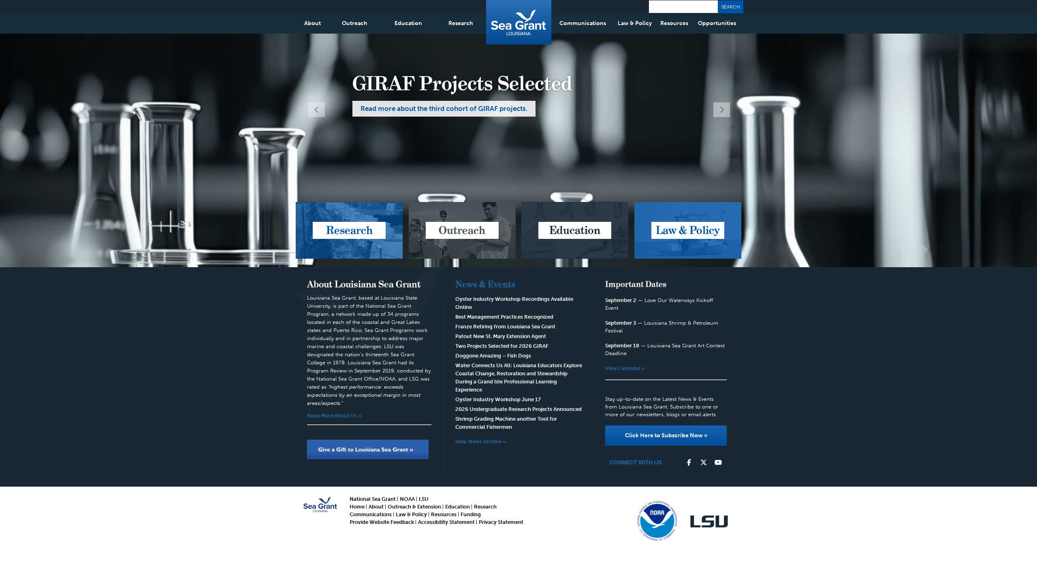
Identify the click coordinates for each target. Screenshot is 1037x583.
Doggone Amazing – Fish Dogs (493, 356)
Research (460, 23)
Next (721, 109)
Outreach (354, 23)
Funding (471, 514)
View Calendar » (625, 368)
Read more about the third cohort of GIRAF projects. (444, 108)
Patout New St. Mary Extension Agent (500, 336)
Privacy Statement (501, 522)
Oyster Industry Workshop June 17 (498, 399)
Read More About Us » (334, 416)
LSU (424, 499)
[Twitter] (704, 463)
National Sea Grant (373, 499)
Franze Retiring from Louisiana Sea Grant (505, 326)
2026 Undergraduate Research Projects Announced (518, 409)
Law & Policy (635, 23)
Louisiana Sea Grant (518, 22)
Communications (582, 23)
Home (357, 507)
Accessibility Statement (446, 522)
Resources (674, 23)
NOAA (407, 499)
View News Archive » (480, 441)
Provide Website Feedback (382, 522)
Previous (316, 109)
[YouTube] (718, 463)
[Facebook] (689, 463)
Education (408, 23)
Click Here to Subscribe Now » (666, 435)
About (312, 23)
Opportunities (717, 23)
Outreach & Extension (414, 507)
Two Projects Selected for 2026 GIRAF (501, 346)
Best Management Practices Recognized (504, 317)
